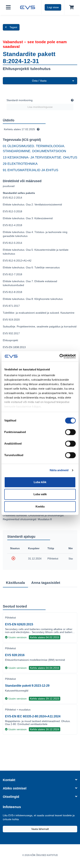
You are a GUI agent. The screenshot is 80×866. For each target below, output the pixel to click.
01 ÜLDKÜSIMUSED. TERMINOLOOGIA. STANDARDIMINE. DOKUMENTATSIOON (34, 148)
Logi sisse (53, 7)
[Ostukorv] (70, 7)
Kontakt (9, 780)
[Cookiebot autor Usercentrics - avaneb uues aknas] (59, 356)
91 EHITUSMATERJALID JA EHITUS (30, 170)
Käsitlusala (15, 583)
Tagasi (13, 27)
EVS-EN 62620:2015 (19, 624)
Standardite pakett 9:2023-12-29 (27, 685)
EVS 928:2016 (15, 655)
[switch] (70, 432)
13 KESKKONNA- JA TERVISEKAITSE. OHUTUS (40, 157)
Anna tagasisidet (45, 583)
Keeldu (40, 506)
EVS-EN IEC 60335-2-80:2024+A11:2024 (32, 716)
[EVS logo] (27, 7)
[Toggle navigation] (8, 7)
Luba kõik (40, 482)
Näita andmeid (59, 470)
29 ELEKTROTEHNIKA (20, 164)
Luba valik (40, 494)
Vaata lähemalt (40, 828)
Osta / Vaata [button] (39, 80)
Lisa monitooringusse (40, 106)
